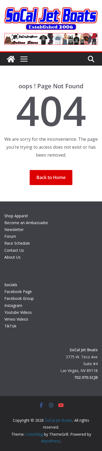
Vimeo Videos (16, 319)
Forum (10, 236)
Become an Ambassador (26, 222)
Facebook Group (19, 298)
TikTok (10, 326)
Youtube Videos (18, 312)
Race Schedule (17, 243)
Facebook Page (18, 291)
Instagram (13, 305)
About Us (12, 257)
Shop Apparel (16, 215)
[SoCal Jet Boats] (10, 59)
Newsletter (14, 229)
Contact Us (14, 250)
